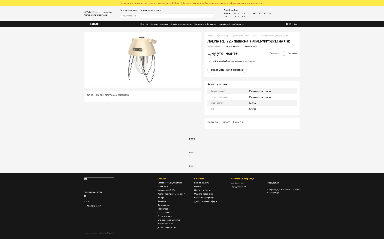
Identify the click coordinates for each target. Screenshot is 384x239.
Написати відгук (250, 46)
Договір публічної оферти (231, 24)
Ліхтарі (161, 197)
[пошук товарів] (212, 15)
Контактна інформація (205, 24)
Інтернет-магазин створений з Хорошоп (99, 233)
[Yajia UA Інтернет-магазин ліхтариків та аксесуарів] (99, 182)
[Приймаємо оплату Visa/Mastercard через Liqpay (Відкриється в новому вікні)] (106, 196)
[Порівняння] (282, 13)
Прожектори (163, 209)
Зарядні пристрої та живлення (171, 194)
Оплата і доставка (159, 24)
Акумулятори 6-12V (166, 190)
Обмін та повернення (181, 24)
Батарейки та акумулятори (170, 183)
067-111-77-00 (262, 13)
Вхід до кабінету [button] (201, 183)
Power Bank (163, 186)
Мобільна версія (94, 206)
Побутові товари (165, 216)
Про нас (144, 24)
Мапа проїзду (273, 193)
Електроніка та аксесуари (169, 220)
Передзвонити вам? (239, 187)
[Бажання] (289, 13)
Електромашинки (165, 224)
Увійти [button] (215, 61)
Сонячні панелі (164, 212)
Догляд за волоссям (167, 227)
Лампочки (162, 201)
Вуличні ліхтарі (164, 205)
